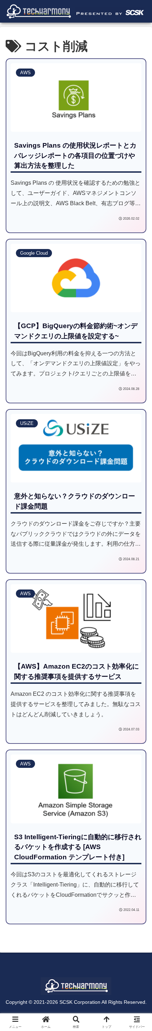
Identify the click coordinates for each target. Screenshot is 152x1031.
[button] (136, 902)
